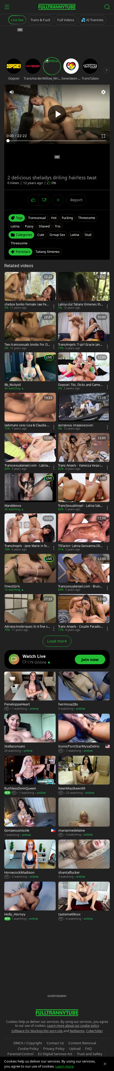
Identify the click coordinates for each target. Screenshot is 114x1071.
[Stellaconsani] (30, 733)
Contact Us (55, 1043)
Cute (40, 235)
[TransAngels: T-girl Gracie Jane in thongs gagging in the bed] (83, 331)
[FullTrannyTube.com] (57, 7)
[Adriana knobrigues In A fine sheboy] (30, 613)
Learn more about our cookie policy (73, 1025)
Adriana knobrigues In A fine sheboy (27, 626)
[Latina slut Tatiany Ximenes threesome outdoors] (83, 291)
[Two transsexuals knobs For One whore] (30, 331)
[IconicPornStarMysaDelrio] (84, 733)
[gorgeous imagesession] (83, 412)
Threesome (19, 243)
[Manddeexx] (30, 492)
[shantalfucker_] (84, 859)
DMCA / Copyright (28, 1043)
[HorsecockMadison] (30, 859)
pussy (29, 226)
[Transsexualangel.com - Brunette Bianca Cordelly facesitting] (83, 573)
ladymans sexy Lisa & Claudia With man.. (27, 425)
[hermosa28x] (84, 691)
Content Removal (82, 1043)
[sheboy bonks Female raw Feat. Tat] (30, 291)
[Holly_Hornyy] (30, 901)
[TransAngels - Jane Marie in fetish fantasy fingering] (30, 532)
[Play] (57, 114)
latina (15, 226)
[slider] (57, 141)
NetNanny (77, 1031)
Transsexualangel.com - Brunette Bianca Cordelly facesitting (81, 586)
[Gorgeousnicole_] (30, 817)
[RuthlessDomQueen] (30, 775)
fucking (67, 218)
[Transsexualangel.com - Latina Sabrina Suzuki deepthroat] (30, 452)
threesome (86, 218)
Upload (75, 1048)
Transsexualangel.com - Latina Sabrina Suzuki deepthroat (27, 465)
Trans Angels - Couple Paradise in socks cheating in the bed (80, 626)
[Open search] (107, 7)
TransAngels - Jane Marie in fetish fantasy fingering (27, 546)
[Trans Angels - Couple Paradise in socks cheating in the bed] (83, 613)
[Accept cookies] (105, 1064)
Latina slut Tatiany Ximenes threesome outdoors (81, 304)
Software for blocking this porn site (37, 1031)
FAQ (88, 1048)
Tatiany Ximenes (48, 251)
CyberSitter (94, 1031)
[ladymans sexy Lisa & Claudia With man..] (30, 412)
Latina (74, 235)
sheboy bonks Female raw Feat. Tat (27, 304)
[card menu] (54, 306)
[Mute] (11, 92)
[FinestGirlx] (30, 573)
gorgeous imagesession (75, 425)
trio (57, 226)
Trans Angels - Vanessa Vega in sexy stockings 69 (80, 465)
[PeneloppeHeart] (30, 691)
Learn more (64, 1066)
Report (76, 199)
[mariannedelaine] (84, 817)
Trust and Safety (89, 1053)
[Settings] (103, 92)
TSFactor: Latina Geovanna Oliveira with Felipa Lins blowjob (81, 546)
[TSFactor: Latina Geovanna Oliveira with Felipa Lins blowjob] (83, 532)
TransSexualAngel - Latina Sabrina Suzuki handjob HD (80, 505)
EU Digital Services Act (55, 1053)
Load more (57, 641)
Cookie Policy (28, 1048)
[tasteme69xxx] (84, 901)
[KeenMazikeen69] (84, 775)
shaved (44, 226)
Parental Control (20, 1053)
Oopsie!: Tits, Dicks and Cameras (80, 384)
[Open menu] (7, 7)
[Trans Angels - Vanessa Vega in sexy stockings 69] (83, 452)
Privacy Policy (54, 1048)
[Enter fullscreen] (103, 136)
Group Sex (57, 235)
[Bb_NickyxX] (30, 371)
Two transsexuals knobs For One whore (27, 344)
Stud (88, 235)
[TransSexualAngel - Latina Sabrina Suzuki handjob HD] (83, 492)
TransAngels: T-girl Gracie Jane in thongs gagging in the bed (80, 344)
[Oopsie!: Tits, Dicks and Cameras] (83, 371)
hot (53, 218)
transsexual (37, 218)
